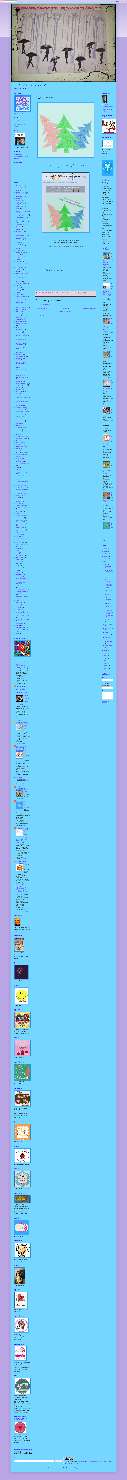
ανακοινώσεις (20, 196)
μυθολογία (19, 311)
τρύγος (18, 497)
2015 (105, 660)
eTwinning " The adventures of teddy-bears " (22, 578)
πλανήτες (18, 389)
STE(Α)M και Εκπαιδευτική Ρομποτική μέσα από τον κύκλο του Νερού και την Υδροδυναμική (22, 612)
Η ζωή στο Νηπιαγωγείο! (20, 787)
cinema (18, 565)
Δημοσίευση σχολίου (44, 304)
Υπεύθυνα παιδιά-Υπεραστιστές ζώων (22, 504)
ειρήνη (18, 242)
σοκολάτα (19, 432)
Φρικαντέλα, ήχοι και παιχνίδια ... (108, 605)
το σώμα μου (20, 485)
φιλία (17, 513)
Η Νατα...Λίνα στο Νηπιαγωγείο (21, 862)
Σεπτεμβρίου (109, 628)
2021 (105, 561)
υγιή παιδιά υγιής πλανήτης (21, 500)
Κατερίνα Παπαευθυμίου (108, 105)
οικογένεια (19, 332)
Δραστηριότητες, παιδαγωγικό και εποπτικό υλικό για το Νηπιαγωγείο (22, 748)
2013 (105, 665)
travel (17, 633)
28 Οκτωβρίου (20, 188)
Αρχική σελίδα (65, 308)
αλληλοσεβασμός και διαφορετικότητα (22, 193)
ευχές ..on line (108, 576)
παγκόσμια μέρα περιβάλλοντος (20, 362)
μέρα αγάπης (20, 302)
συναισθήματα (20, 440)
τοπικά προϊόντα (21, 493)
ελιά (17, 248)
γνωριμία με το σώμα (22, 217)
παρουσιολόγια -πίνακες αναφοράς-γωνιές (23, 384)
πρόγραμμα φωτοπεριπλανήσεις (22, 396)
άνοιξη (18, 198)
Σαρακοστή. (19, 427)
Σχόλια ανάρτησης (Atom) (50, 316)
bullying (18, 559)
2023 (105, 556)
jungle (17, 600)
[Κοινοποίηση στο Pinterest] (85, 293)
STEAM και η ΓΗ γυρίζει (23, 619)
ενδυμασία (19, 250)
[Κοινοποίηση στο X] (81, 293)
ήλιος (17, 271)
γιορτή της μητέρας (21, 215)
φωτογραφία (19, 518)
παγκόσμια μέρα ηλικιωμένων (20, 351)
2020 (105, 564)
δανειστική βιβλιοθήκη (22, 221)
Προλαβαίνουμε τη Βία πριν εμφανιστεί (22, 408)
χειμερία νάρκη (20, 527)
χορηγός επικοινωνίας (22, 538)
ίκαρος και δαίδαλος (21, 283)
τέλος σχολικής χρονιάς (22, 463)
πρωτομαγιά (19, 421)
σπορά (18, 434)
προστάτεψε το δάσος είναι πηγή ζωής (22, 415)
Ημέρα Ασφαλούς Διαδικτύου (21, 278)
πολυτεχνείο (19, 391)
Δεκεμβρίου (108, 566)
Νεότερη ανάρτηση (41, 308)
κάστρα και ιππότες (21, 296)
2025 (105, 551)
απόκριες (18, 200)
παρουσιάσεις (20, 381)
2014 (105, 663)
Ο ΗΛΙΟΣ (26, 864)
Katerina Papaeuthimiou (19, 120)
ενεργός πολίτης (20, 252)
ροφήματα (19, 425)
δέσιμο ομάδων (20, 224)
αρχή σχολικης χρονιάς (22, 203)
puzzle (18, 605)
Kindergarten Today (22, 828)
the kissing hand (20, 627)
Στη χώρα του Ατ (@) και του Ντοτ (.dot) (22, 437)
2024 (105, 554)
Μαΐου (107, 632)
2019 (105, 650)
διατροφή (18, 229)
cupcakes (18, 572)
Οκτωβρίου (108, 624)
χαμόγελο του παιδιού (22, 524)
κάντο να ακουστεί (21, 294)
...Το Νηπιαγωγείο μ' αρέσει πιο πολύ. (22, 721)
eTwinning (19, 574)
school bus (19, 607)
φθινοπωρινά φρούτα (22, 507)
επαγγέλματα (19, 257)
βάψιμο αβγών (20, 206)
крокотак (19, 777)
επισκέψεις (19, 261)
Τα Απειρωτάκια (21, 801)
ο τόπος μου (19, 327)
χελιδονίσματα (20, 534)
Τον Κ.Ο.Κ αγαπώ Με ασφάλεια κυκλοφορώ (22, 488)
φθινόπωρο (19, 511)
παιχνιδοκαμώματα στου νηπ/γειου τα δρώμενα (58, 8)
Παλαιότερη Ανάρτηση (89, 308)
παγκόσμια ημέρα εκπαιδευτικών (21, 344)
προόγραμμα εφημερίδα (23, 411)
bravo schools (20, 557)
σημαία (18, 430)
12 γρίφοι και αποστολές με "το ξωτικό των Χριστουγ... (109, 614)
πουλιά (18, 393)
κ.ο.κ (17, 285)
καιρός (18, 287)
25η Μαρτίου (19, 185)
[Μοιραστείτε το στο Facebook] (83, 293)
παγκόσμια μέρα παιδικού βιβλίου (21, 355)
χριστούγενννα (61, 295)
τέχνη (17, 467)
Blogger (76, 1468)
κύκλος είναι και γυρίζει (22, 299)
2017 (105, 655)
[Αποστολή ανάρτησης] (74, 292)
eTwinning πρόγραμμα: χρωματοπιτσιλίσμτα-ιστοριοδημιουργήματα (22, 591)
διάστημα (18, 227)
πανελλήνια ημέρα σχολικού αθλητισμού (22, 376)
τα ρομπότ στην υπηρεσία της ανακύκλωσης (20, 460)
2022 (105, 559)
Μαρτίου (108, 637)
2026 (105, 549)
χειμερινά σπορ (20, 529)
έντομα (18, 254)
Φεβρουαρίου (108, 641)
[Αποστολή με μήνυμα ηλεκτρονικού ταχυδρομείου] (78, 293)
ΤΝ (17, 469)
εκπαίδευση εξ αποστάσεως (48, 295)
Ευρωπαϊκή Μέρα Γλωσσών (21, 268)
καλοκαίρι (18, 290)
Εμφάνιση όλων (26, 911)
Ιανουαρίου (108, 645)
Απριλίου (108, 635)
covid (17, 570)
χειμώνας (18, 532)
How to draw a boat (21, 779)
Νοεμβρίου (108, 620)
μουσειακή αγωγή (21, 309)
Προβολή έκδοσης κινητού (66, 311)
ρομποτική (19, 423)
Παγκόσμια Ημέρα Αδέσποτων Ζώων (21, 334)
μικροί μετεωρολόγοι (22, 307)
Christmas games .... (108, 580)
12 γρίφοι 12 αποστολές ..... (109, 571)
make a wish (19, 602)
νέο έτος (18, 314)
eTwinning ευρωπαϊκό (22, 586)
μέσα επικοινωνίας (21, 305)
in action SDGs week (22, 596)
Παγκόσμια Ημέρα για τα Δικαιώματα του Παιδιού (23, 338)
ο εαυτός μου (20, 321)
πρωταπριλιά (20, 418)
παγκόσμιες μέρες (21, 369)
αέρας (17, 190)
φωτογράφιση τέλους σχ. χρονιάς (22, 520)
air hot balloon (20, 555)
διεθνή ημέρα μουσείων (22, 231)
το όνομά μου (20, 475)
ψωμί (17, 553)
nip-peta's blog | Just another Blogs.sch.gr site (21, 888)
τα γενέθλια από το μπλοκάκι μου (21, 451)
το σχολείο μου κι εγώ (22, 481)
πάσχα (18, 387)
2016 (105, 658)
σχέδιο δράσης (20, 446)
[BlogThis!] (80, 293)
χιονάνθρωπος (20, 536)
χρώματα (18, 548)
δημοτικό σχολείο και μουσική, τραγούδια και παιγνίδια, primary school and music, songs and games (22, 690)
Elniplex (18, 664)
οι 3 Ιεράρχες (19, 329)
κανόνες (18, 292)
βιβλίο (17, 209)
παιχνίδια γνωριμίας (21, 372)
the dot (18, 625)
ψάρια (17, 550)
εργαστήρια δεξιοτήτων (22, 263)
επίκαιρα (18, 259)
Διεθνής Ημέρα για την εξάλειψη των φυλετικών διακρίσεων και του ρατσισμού (23, 237)
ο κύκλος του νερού (21, 323)
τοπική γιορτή (20, 495)
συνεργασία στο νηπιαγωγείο (20, 443)
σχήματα (18, 448)
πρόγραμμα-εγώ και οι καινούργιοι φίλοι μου (22, 400)
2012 (105, 668)
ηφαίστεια (18, 281)
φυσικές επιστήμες (21, 515)
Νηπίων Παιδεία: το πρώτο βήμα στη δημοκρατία (21, 317)
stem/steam (19, 623)
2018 (105, 653)
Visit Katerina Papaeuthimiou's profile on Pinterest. (21, 156)
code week (19, 568)
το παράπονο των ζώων (23, 478)
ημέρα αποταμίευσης (22, 273)
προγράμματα (20, 405)
